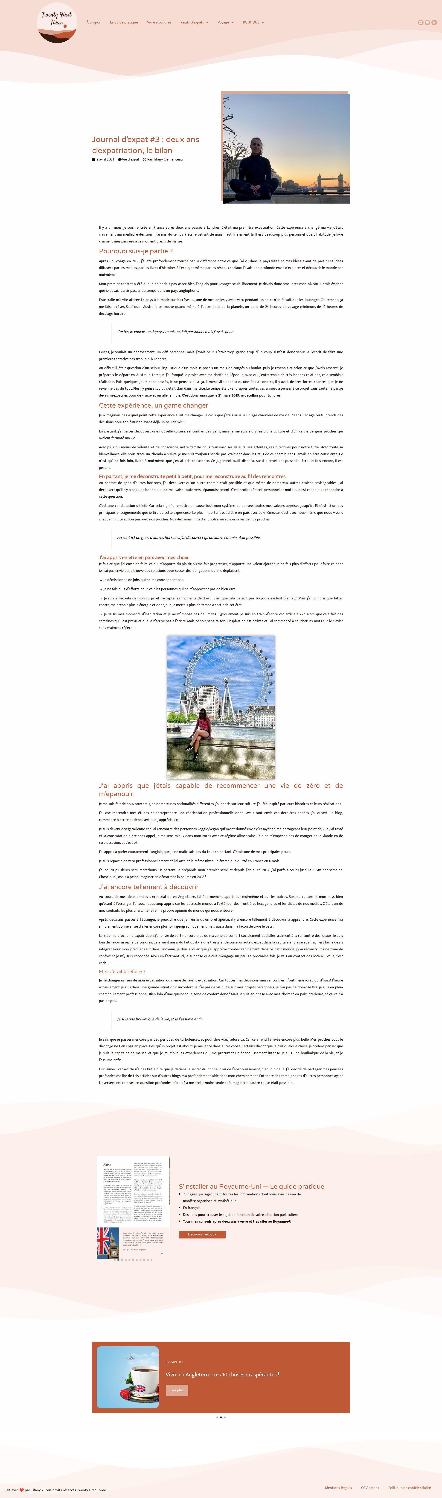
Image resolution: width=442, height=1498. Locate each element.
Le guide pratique (124, 22)
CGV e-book (370, 1488)
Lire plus (177, 1390)
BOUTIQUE (251, 22)
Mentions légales (338, 1488)
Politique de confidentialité (410, 1488)
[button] (102, 1207)
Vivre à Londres (159, 22)
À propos (94, 22)
